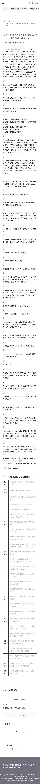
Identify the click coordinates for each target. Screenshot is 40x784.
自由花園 (29, 72)
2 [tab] (16, 749)
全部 (5, 9)
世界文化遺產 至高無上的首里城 (21, 504)
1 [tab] (13, 749)
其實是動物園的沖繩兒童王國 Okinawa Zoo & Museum (22, 567)
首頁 (4, 21)
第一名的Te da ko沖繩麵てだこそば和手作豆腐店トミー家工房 (22, 560)
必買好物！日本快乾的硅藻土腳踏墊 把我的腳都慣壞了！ (22, 642)
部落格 (10, 21)
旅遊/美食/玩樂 (19, 43)
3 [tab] (19, 749)
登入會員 (21, 708)
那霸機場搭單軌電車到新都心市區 (22, 491)
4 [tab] (21, 749)
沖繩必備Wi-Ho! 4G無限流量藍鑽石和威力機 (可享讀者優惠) (22, 664)
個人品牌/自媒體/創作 (19, 9)
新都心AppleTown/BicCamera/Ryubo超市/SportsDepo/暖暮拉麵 (23, 545)
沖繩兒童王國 (16, 49)
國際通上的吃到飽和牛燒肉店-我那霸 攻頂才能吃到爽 (22, 634)
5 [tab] (24, 749)
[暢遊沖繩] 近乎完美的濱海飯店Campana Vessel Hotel (20, 24)
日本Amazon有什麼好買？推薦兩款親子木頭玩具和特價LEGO (22, 649)
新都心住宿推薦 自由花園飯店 (21, 509)
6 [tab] (27, 749)
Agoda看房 (17, 461)
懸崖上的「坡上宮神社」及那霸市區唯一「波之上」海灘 (22, 627)
